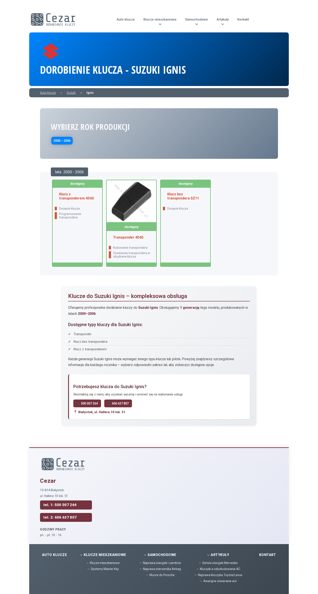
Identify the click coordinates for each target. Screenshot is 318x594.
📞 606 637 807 (118, 403)
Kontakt (267, 555)
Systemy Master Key (105, 569)
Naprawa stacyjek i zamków (162, 563)
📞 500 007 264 (87, 403)
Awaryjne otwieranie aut (220, 581)
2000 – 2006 (62, 140)
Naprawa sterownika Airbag (162, 569)
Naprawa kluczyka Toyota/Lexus (220, 575)
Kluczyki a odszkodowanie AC (220, 569)
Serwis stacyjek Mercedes (220, 563)
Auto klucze (54, 555)
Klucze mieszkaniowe (105, 563)
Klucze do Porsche (162, 575)
